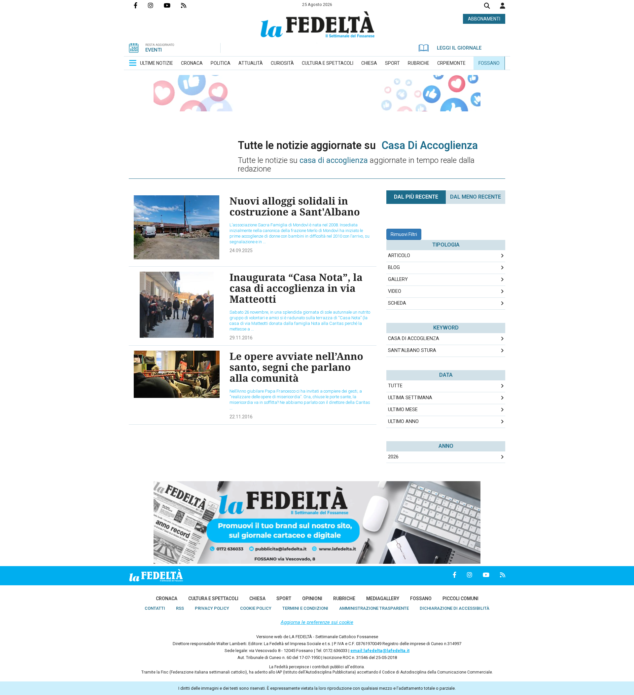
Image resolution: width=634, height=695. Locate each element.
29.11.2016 (241, 337)
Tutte (395, 386)
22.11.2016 (241, 416)
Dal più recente (416, 197)
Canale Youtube (172, 5)
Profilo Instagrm (156, 5)
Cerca (487, 6)
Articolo (399, 255)
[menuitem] (156, 63)
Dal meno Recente (475, 197)
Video (394, 291)
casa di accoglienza (413, 338)
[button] (502, 6)
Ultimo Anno (403, 421)
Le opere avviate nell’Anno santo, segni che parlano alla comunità (296, 367)
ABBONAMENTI (484, 18)
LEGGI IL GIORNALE (459, 48)
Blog (394, 267)
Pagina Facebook (141, 5)
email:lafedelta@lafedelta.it (379, 650)
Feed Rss (189, 5)
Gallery (398, 279)
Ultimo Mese (403, 409)
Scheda (397, 303)
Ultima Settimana (410, 398)
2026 (393, 457)
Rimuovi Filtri (404, 234)
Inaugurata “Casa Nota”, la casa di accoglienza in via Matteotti (296, 288)
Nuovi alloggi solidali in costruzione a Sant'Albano (294, 206)
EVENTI (153, 50)
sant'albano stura (412, 350)
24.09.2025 (241, 250)
